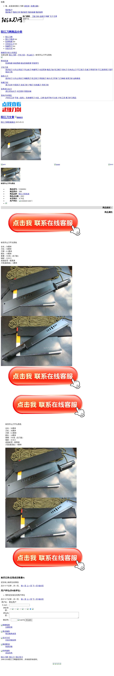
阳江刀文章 (7, 117)
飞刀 (51, 16)
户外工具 (61, 98)
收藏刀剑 (4, 82)
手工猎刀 (80, 70)
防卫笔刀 (35, 78)
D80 (37, 16)
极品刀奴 (50, 70)
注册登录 (8, 627)
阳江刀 (12, 657)
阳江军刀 (19, 657)
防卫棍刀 (58, 70)
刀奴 (34, 16)
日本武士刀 (9, 44)
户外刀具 (21, 55)
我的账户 (8, 10)
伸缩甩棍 (16, 63)
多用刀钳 (69, 78)
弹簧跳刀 (42, 78)
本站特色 (8, 653)
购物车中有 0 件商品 (9, 53)
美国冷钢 (27, 91)
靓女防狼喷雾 (26, 63)
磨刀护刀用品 (71, 98)
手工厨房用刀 (103, 70)
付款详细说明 (10, 640)
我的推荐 (39, 12)
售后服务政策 (10, 634)
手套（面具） (20, 98)
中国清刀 (16, 85)
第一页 (23, 586)
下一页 (35, 586)
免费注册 (34, 6)
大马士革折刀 (18, 78)
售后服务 (6, 631)
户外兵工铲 (9, 98)
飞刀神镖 (61, 78)
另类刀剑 (45, 85)
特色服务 (6, 651)
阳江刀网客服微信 (8, 122)
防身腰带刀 (30, 98)
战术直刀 (9, 70)
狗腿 (47, 16)
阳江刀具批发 (24, 194)
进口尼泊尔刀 (10, 91)
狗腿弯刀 (8, 46)
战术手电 (48, 98)
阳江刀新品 (9, 39)
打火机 (55, 98)
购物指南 (6, 625)
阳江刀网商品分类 (11, 31)
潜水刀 (64, 70)
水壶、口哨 (39, 98)
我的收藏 (31, 12)
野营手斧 (94, 70)
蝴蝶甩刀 (27, 78)
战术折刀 (9, 78)
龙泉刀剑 (24, 85)
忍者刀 (87, 70)
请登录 (27, 6)
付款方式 (8, 48)
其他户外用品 (6, 95)
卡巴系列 (20, 91)
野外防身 (4, 61)
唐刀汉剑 (9, 85)
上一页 (29, 586)
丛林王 (42, 16)
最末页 (41, 586)
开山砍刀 (30, 55)
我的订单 (16, 12)
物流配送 (6, 644)
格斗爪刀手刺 (52, 78)
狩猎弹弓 (35, 63)
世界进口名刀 (6, 89)
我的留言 (24, 12)
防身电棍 (8, 41)
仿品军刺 (42, 70)
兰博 (55, 16)
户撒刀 (31, 85)
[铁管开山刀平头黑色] (21, 163)
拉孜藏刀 (37, 85)
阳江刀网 (8, 37)
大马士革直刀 (18, 70)
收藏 (2, 2)
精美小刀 (4, 76)
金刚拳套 (76, 78)
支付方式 (6, 638)
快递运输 (8, 646)
